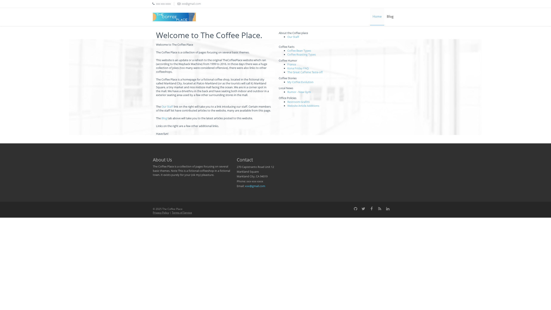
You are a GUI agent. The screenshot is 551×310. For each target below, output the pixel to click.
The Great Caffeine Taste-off (305, 72)
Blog (390, 16)
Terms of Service (182, 212)
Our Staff (167, 106)
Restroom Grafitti (298, 102)
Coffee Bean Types (299, 51)
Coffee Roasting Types (301, 54)
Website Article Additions (303, 106)
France (291, 64)
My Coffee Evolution (300, 82)
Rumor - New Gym (299, 92)
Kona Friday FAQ (298, 68)
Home (377, 16)
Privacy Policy (161, 212)
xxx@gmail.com (255, 186)
